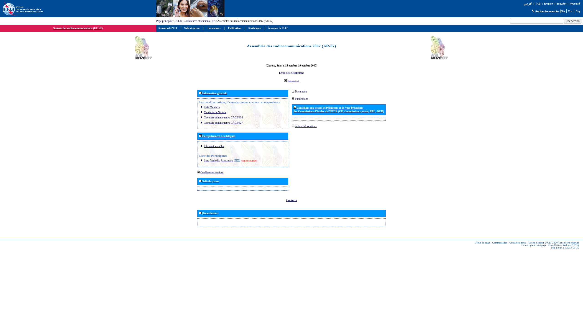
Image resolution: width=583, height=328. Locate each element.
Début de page (482, 242)
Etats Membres (212, 107)
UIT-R (178, 21)
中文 (538, 4)
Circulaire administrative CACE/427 (223, 122)
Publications (301, 98)
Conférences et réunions (197, 21)
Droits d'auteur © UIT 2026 (543, 242)
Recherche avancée (547, 11)
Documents (301, 91)
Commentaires (499, 242)
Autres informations (306, 126)
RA (213, 21)
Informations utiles (214, 146)
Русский (575, 3)
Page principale (164, 21)
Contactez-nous (517, 242)
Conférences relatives (211, 172)
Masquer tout (293, 81)
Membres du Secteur (215, 112)
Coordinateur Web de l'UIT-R (563, 245)
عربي (528, 3)
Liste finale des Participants (218, 160)
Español (561, 3)
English (548, 3)
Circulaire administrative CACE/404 (223, 117)
